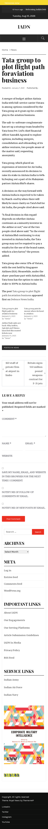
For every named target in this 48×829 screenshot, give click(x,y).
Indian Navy (11, 694)
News (16, 348)
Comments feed (13, 583)
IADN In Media (12, 642)
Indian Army (11, 679)
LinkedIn (6, 807)
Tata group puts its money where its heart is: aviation (34, 311)
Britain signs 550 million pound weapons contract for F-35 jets (35, 373)
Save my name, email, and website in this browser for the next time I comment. (24, 476)
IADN (24, 26)
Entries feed (11, 577)
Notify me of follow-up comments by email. (18, 494)
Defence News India (22, 299)
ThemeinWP (28, 800)
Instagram (7, 817)
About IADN (11, 612)
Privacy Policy (12, 650)
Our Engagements (14, 620)
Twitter (5, 812)
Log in (7, 570)
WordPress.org (12, 590)
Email (30, 443)
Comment (9, 418)
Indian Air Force (13, 687)
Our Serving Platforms (17, 627)
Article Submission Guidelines (21, 635)
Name (6, 443)
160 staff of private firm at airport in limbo (12, 369)
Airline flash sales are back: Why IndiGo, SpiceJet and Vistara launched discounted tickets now (11, 328)
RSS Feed (9, 657)
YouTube (6, 822)
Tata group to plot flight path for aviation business (10, 311)
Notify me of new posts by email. (23, 507)
